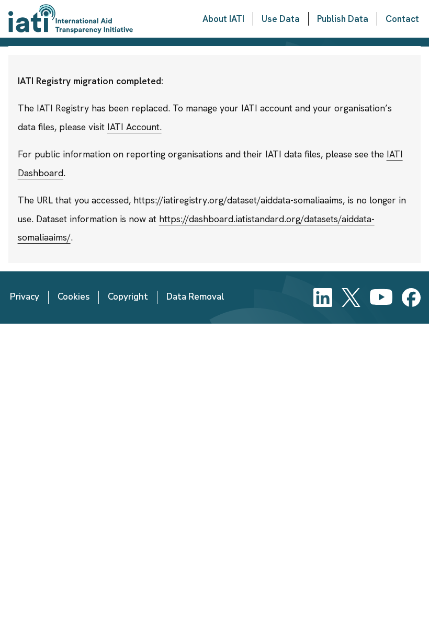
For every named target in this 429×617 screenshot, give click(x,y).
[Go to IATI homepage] (70, 18)
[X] (351, 297)
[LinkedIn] (322, 297)
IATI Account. (134, 127)
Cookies (73, 297)
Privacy (24, 297)
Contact (402, 19)
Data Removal (195, 297)
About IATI (223, 19)
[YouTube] (381, 297)
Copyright (128, 297)
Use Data (281, 19)
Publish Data (342, 19)
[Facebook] (411, 297)
